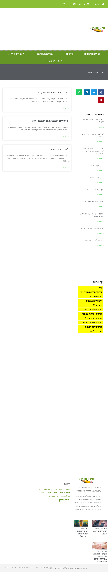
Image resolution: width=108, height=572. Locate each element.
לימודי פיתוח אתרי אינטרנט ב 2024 (92, 121)
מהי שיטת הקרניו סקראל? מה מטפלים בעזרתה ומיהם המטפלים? (92, 151)
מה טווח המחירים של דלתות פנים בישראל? (90, 135)
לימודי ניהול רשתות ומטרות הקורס (53, 92)
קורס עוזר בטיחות (97, 177)
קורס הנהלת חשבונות (92, 313)
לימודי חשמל (17, 54)
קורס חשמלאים (97, 165)
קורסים (69, 54)
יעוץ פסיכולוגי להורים (95, 189)
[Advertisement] (44, 29)
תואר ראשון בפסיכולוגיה (94, 201)
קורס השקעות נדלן (93, 318)
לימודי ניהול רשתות (59, 149)
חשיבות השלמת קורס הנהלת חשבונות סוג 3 (92, 215)
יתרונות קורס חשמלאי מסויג (92, 228)
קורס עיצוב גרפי (53, 496)
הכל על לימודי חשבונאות (94, 240)
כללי (100, 287)
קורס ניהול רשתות (93, 327)
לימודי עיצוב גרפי (94, 300)
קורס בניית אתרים (93, 309)
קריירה (64, 500)
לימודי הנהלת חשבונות (91, 292)
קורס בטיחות (48, 490)
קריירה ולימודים (92, 54)
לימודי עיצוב (55, 61)
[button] (101, 92)
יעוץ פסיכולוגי (58, 490)
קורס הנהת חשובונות (52, 493)
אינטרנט (67, 490)
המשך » (65, 108)
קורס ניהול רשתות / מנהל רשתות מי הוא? (50, 121)
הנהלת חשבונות (45, 54)
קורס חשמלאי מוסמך (92, 322)
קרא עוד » (100, 127)
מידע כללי (97, 305)
